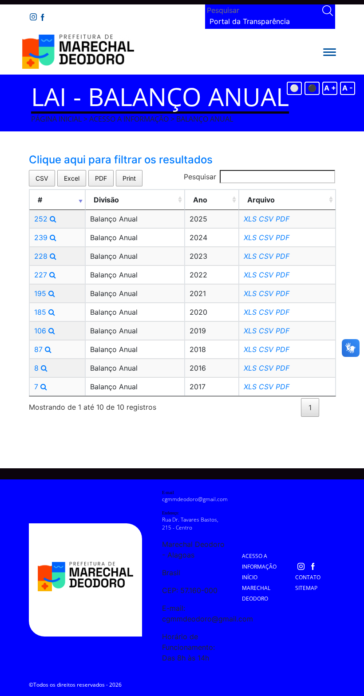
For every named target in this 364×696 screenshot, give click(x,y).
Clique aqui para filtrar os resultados (121, 159)
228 (42, 256)
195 (41, 293)
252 (42, 218)
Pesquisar (200, 176)
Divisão (106, 199)
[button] (329, 51)
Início (249, 577)
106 (41, 330)
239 (42, 237)
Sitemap (306, 588)
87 (39, 349)
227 (41, 274)
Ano (200, 199)
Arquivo (261, 199)
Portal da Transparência (250, 21)
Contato (307, 577)
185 (41, 312)
